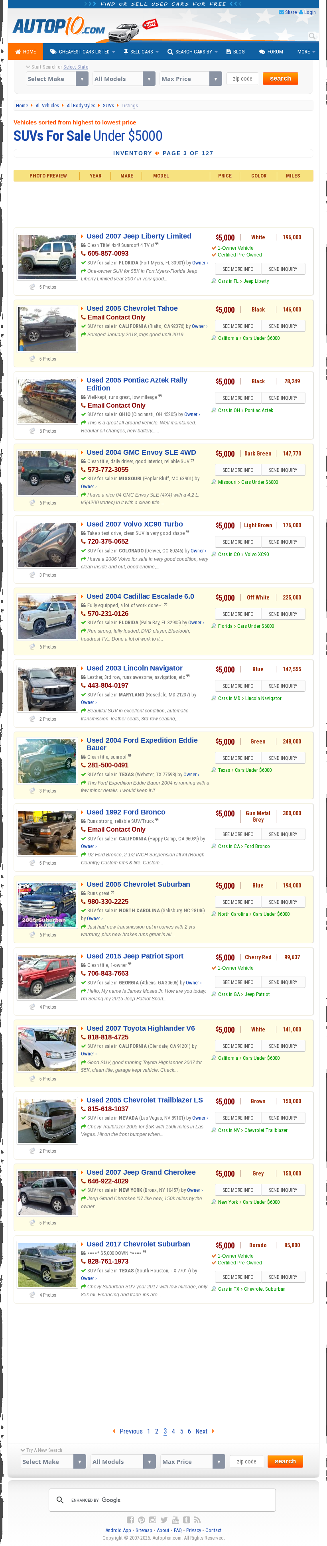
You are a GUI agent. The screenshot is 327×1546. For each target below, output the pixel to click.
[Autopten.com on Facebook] (130, 1520)
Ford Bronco (257, 846)
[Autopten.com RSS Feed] (197, 1520)
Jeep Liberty (256, 281)
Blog (239, 52)
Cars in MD (229, 698)
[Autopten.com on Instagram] (152, 1520)
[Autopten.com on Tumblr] (186, 1520)
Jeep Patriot (257, 994)
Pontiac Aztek (259, 410)
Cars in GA (228, 994)
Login (310, 12)
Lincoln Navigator (263, 698)
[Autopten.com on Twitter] (164, 1520)
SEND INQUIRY (283, 269)
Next (203, 1431)
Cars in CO (229, 554)
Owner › (200, 263)
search (280, 78)
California (228, 338)
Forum (275, 52)
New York (228, 1202)
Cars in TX (228, 1289)
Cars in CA (228, 846)
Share (291, 12)
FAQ (178, 1530)
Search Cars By (193, 52)
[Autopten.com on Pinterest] (141, 1520)
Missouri (227, 482)
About (163, 1530)
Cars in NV (228, 1130)
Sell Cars (141, 52)
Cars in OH (229, 410)
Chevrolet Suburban (265, 1289)
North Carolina (233, 914)
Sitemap (144, 1530)
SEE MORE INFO (238, 269)
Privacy (193, 1530)
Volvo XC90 (257, 554)
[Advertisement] (164, 203)
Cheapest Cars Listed (84, 52)
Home (29, 52)
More (303, 52)
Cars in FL (228, 281)
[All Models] (124, 78)
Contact (213, 1530)
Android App (118, 1530)
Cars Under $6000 (261, 338)
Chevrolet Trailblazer (266, 1130)
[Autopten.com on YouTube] (175, 1520)
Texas (224, 770)
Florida (225, 626)
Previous (129, 1431)
